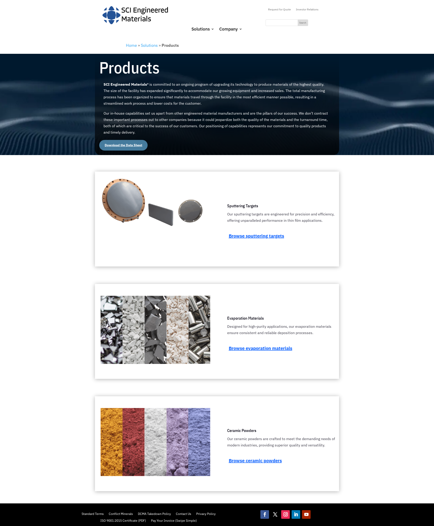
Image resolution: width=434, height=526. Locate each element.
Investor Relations (307, 9)
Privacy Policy (206, 513)
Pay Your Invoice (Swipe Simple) (174, 520)
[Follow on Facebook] (264, 514)
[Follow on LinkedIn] (296, 514)
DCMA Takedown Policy (154, 513)
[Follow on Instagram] (285, 514)
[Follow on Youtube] (306, 514)
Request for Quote (279, 9)
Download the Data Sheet (123, 145)
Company (228, 29)
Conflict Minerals (121, 513)
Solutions (200, 29)
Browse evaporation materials (260, 348)
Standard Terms (93, 513)
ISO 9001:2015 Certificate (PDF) (123, 520)
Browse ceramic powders (255, 461)
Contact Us (183, 513)
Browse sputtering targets (256, 236)
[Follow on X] (275, 514)
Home (131, 45)
